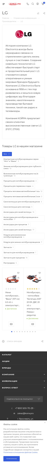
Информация (9, 381)
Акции (6, 361)
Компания (8, 374)
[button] (11, 332)
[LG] (23, 34)
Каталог (7, 355)
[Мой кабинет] (37, 4)
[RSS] (38, 13)
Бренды (6, 368)
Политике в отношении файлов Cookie (20, 452)
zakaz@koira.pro (25, 413)
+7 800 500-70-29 (24, 408)
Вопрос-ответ (10, 388)
